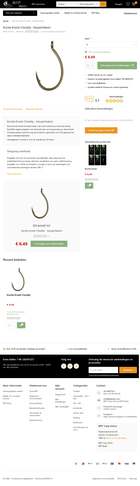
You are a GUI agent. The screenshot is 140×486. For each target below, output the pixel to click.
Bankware (77, 422)
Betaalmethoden (37, 408)
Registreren (60, 394)
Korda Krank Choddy (18, 294)
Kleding (76, 417)
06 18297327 (109, 391)
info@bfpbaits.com (111, 399)
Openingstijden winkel (49, 13)
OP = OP (77, 403)
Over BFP (34, 391)
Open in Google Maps (116, 438)
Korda (11, 31)
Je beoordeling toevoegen (53, 31)
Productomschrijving (12, 109)
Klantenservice (130, 13)
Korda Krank (91, 169)
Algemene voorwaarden (36, 397)
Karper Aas (78, 413)
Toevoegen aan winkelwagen (49, 243)
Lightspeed (28, 478)
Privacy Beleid (36, 403)
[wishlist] (128, 4)
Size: (88, 38)
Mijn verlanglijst (62, 406)
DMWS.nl (48, 478)
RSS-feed (122, 478)
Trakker (76, 391)
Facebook (63, 366)
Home (5, 21)
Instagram (70, 366)
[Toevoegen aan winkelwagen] (21, 325)
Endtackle (77, 408)
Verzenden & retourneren (35, 414)
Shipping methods (34, 109)
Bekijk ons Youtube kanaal (76, 13)
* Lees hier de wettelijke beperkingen (104, 375)
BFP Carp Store (38, 4)
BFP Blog (95, 13)
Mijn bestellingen (60, 400)
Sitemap (133, 478)
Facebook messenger (112, 407)
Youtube (76, 366)
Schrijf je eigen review (100, 130)
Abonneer (128, 370)
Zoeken (103, 4)
